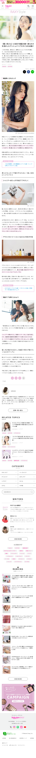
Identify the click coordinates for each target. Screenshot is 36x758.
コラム (3, 485)
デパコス (29, 559)
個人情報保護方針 (12, 738)
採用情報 (32, 738)
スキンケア (4, 472)
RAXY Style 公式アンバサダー (10, 550)
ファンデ (9, 561)
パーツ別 (7, 559)
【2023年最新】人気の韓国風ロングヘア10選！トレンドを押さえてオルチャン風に (18, 164)
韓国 (6, 553)
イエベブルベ (19, 556)
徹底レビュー (29, 550)
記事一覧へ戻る (18, 410)
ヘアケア (9, 64)
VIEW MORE (18, 539)
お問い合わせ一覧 (12, 745)
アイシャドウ (14, 553)
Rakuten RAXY (8, 7)
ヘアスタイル (17, 433)
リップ (29, 553)
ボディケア (22, 477)
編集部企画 (16, 460)
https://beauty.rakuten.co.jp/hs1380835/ (26, 133)
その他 (21, 485)
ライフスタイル (18, 561)
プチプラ (27, 556)
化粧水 (13, 559)
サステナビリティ (21, 745)
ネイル (21, 481)
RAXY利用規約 (12, 721)
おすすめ (10, 66)
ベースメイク (23, 472)
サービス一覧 (5, 745)
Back (4, 381)
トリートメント (11, 446)
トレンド (22, 553)
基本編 (21, 550)
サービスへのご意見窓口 (21, 721)
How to (4, 66)
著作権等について (23, 738)
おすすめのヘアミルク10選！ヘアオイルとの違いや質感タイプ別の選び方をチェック (18, 289)
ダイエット (21, 559)
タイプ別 (27, 561)
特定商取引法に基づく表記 (17, 723)
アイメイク (4, 477)
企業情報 (4, 738)
